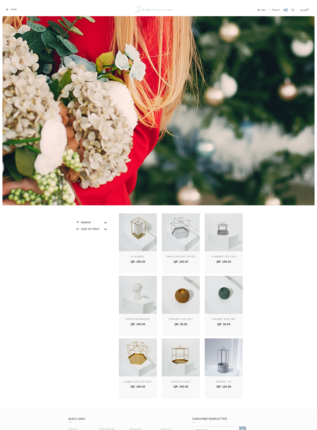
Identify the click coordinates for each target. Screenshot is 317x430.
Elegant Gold (180, 381)
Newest (85, 222)
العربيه (304, 9)
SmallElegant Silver (180, 256)
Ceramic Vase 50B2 (224, 319)
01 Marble (138, 256)
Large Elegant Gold (138, 381)
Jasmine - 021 (224, 381)
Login (262, 10)
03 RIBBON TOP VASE (223, 256)
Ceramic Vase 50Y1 (181, 319)
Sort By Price (89, 229)
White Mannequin (138, 319)
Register (276, 10)
